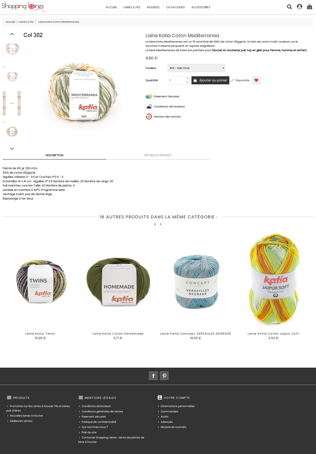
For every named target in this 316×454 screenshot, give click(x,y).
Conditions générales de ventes (102, 411)
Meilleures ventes (21, 421)
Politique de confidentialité (99, 422)
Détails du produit (158, 155)
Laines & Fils (132, 7)
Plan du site (89, 432)
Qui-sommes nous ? (95, 427)
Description (54, 155)
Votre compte (177, 398)
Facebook (153, 375)
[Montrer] (35, 336)
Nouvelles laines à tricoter (26, 416)
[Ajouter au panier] (103, 336)
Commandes (169, 411)
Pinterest (164, 375)
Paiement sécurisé (94, 416)
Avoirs (164, 416)
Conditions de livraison (96, 406)
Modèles (153, 7)
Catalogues (175, 7)
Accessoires (200, 7)
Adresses (167, 422)
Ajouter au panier (213, 80)
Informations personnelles (178, 406)
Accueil (111, 7)
